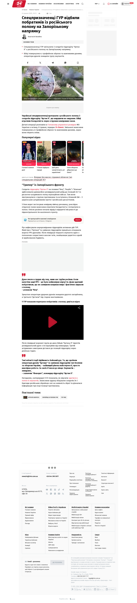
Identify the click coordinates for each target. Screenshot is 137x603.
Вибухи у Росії (53, 523)
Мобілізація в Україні (80, 507)
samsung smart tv (110, 589)
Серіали (27, 548)
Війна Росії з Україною (57, 507)
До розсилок (57, 562)
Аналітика (70, 4)
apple (87, 589)
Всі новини (32, 4)
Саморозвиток (53, 548)
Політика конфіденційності (90, 474)
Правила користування (74, 494)
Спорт (97, 535)
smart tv (98, 589)
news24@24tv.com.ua (30, 476)
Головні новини (30, 510)
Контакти (104, 476)
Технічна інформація (107, 473)
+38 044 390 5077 (52, 476)
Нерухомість (76, 535)
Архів (103, 486)
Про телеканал (74, 483)
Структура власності (107, 483)
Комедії (27, 545)
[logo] (19, 4)
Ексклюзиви (59, 4)
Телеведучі (73, 486)
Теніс (96, 543)
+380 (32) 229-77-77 (82, 576)
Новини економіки (102, 507)
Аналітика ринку (77, 537)
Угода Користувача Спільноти (91, 490)
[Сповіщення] (103, 3)
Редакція (72, 476)
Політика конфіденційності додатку (90, 485)
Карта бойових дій (54, 512)
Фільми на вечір (30, 543)
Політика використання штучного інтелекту (91, 479)
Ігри (77, 4)
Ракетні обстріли (53, 510)
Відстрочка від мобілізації (80, 523)
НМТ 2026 (51, 545)
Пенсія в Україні (100, 526)
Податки (97, 523)
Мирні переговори (54, 515)
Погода (27, 523)
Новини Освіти (54, 535)
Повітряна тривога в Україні (57, 518)
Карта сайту (105, 490)
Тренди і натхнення (78, 543)
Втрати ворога (53, 526)
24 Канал (25, 9)
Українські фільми (31, 540)
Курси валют (99, 512)
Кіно (27, 535)
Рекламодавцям (74, 490)
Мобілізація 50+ (77, 515)
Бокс (96, 537)
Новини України (45, 4)
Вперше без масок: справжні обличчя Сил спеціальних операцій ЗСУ (47, 178)
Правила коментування (89, 495)
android (76, 589)
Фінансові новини (101, 515)
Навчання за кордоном (56, 550)
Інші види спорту (100, 548)
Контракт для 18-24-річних (80, 520)
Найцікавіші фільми (31, 537)
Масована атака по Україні (57, 521)
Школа (50, 542)
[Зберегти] (77, 62)
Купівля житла (76, 540)
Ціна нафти (98, 510)
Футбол (97, 540)
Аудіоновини (29, 521)
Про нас (72, 473)
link (47, 489)
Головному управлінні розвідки (62, 125)
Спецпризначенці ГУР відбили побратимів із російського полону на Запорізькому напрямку (62, 9)
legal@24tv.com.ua (94, 578)
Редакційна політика (76, 480)
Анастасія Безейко (35, 37)
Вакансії (103, 480)
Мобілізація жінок (78, 517)
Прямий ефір (29, 515)
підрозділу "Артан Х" (39, 189)
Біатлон (97, 545)
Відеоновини (29, 518)
